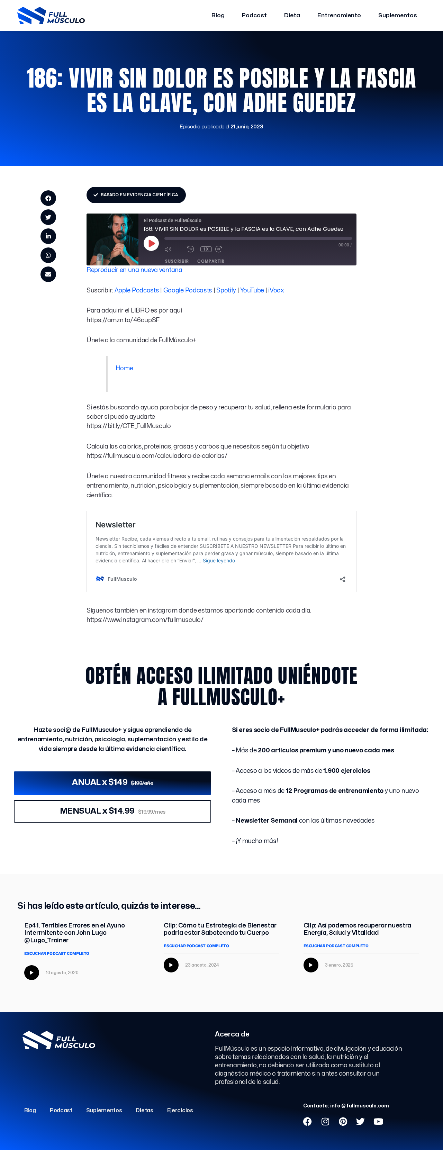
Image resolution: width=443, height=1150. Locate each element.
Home (124, 368)
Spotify (226, 290)
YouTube (252, 290)
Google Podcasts (188, 290)
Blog (218, 15)
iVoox (276, 290)
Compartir (211, 261)
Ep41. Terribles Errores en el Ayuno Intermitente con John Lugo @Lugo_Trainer (74, 933)
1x (206, 249)
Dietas (144, 1110)
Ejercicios (180, 1110)
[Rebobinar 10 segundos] (192, 249)
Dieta (292, 15)
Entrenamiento (339, 15)
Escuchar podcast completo (56, 953)
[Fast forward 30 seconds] (225, 249)
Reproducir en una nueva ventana (134, 270)
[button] (48, 198)
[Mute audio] (174, 249)
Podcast (254, 15)
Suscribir (177, 261)
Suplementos (397, 15)
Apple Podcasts (137, 290)
